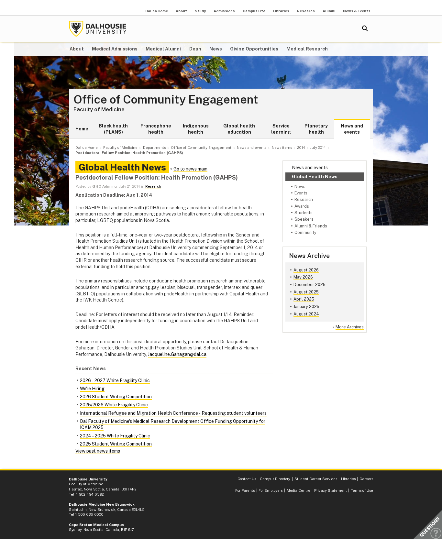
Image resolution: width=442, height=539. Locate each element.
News (215, 48)
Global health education (239, 129)
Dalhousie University (98, 29)
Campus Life (254, 11)
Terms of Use (362, 490)
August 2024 (306, 314)
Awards (301, 206)
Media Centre (298, 490)
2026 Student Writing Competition (116, 396)
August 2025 (306, 292)
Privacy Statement (330, 490)
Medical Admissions (115, 48)
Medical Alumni (163, 48)
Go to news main (190, 168)
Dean (195, 48)
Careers (366, 479)
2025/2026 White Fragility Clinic (114, 404)
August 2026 (306, 270)
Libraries (281, 11)
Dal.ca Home (156, 11)
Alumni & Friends (310, 226)
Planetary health (316, 129)
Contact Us (247, 479)
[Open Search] (365, 29)
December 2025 (309, 284)
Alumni (329, 11)
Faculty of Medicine (99, 109)
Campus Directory (275, 479)
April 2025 (303, 299)
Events (300, 193)
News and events (352, 129)
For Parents (245, 490)
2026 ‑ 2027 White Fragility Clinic (115, 380)
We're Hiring (92, 388)
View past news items (97, 451)
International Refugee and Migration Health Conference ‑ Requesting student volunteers (173, 413)
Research (306, 11)
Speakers (304, 219)
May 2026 (303, 277)
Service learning (281, 129)
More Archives (350, 326)
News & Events (356, 11)
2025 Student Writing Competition (116, 443)
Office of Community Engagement (165, 99)
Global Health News (314, 176)
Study (200, 11)
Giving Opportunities (254, 48)
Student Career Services (315, 479)
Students (303, 212)
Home (81, 128)
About (181, 11)
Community (305, 232)
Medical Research (307, 48)
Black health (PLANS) (113, 129)
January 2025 (306, 306)
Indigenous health (196, 129)
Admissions (224, 11)
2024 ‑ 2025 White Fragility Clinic (115, 435)
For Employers (270, 490)
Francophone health (155, 129)
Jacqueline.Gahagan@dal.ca (177, 354)
